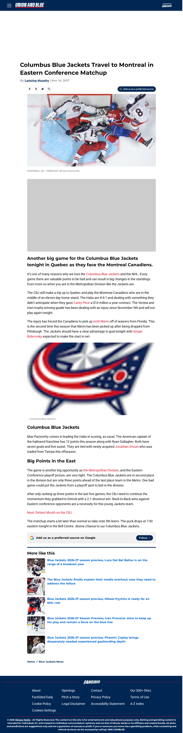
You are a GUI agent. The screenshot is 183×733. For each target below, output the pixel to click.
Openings (68, 690)
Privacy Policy (100, 697)
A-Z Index (137, 704)
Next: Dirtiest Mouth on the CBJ (49, 512)
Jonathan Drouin (127, 446)
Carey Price (82, 303)
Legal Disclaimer (73, 704)
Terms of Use (139, 697)
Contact (96, 690)
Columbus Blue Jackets (103, 274)
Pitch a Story (71, 697)
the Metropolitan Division (101, 470)
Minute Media (22, 719)
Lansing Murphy (37, 80)
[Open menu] (9, 5)
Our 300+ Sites (140, 690)
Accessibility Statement (108, 704)
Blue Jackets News (51, 661)
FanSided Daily (42, 697)
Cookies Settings (44, 710)
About (36, 690)
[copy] (48, 88)
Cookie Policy (41, 704)
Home (31, 661)
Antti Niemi (101, 321)
